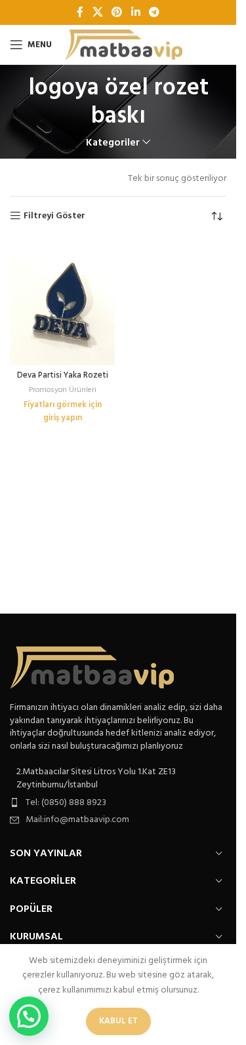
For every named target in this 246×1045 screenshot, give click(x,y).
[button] (29, 1016)
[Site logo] (123, 44)
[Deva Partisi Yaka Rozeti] (62, 302)
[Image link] (92, 667)
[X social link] (97, 12)
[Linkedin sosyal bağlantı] (135, 12)
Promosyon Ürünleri (62, 390)
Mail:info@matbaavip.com (77, 819)
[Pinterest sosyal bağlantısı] (117, 12)
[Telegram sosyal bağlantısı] (153, 12)
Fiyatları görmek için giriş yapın (63, 412)
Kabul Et (118, 1021)
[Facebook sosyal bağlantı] (80, 12)
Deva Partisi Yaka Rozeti (62, 375)
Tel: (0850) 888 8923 (66, 802)
